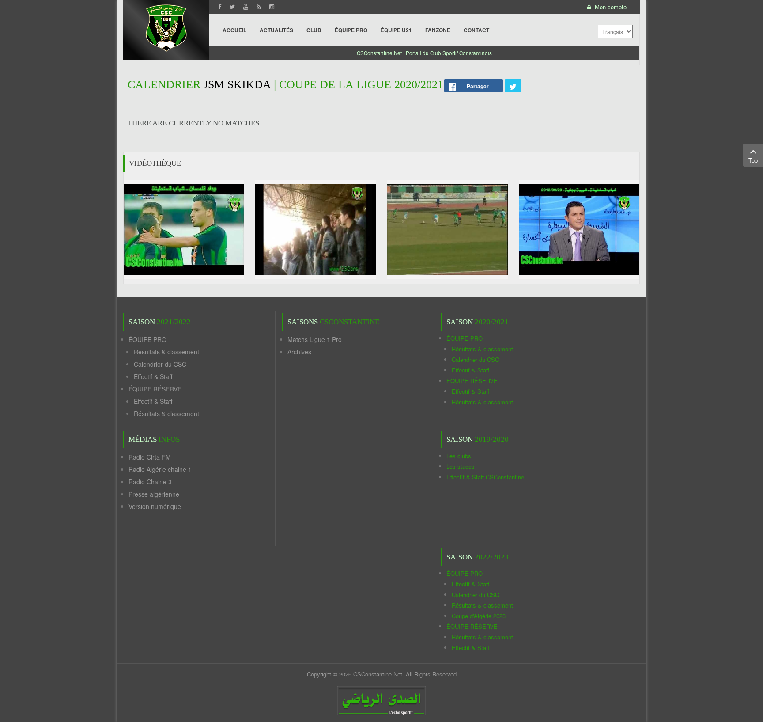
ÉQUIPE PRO (147, 339)
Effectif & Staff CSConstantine (485, 477)
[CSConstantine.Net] (166, 26)
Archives (299, 351)
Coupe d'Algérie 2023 (479, 616)
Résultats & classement (166, 351)
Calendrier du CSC (160, 364)
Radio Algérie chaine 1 (160, 469)
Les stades (460, 466)
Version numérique (154, 506)
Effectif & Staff (153, 376)
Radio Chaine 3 (150, 481)
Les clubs (458, 456)
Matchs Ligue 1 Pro (314, 339)
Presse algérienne (153, 494)
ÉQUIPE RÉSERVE (154, 388)
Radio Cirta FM (149, 456)
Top (753, 160)
